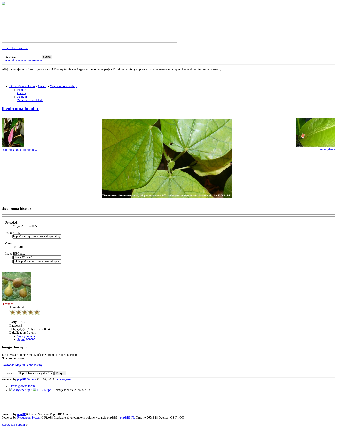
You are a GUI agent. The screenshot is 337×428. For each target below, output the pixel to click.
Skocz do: (11, 373)
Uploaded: (11, 222)
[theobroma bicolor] (167, 197)
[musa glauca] (315, 145)
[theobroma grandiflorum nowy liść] (13, 146)
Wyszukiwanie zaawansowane (23, 60)
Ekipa (47, 390)
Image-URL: (12, 232)
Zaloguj (22, 96)
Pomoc (21, 89)
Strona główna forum (22, 86)
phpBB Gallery (26, 379)
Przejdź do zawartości (15, 48)
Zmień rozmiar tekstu (30, 100)
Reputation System (28, 417)
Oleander (7, 303)
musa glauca (327, 149)
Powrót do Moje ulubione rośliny (22, 365)
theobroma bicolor (20, 108)
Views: (9, 243)
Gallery (42, 86)
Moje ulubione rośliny (63, 86)
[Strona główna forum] (89, 41)
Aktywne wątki (22, 390)
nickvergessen (63, 379)
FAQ (39, 390)
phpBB (21, 414)
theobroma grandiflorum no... (20, 149)
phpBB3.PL (127, 417)
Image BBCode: (15, 253)
